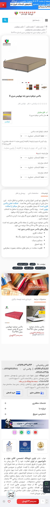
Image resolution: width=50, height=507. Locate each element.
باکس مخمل (40, 268)
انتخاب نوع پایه (43, 163)
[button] (45, 61)
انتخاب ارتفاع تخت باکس (39, 131)
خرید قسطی (10, 392)
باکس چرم (29, 268)
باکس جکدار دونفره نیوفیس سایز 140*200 (35, 328)
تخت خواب (39, 26)
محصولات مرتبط (40, 299)
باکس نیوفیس (19, 26)
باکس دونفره (22, 264)
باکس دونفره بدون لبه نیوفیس (35, 29)
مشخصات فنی (33, 193)
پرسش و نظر (20, 193)
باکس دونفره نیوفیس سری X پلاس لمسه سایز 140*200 (14, 329)
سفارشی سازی (35, 392)
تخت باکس (30, 26)
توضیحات (44, 193)
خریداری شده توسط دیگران (21, 299)
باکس (33, 264)
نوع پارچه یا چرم (42, 153)
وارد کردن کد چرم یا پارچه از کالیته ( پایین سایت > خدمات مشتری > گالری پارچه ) (24, 142)
